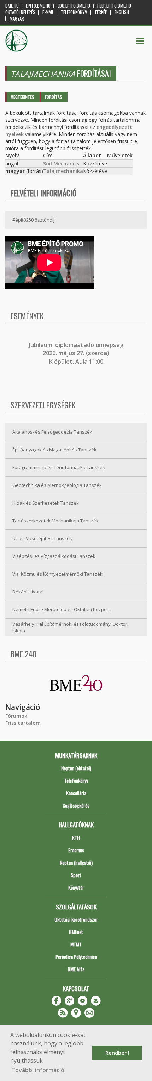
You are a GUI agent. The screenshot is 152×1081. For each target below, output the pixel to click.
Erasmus (76, 850)
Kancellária (76, 793)
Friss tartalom (23, 722)
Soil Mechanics (61, 163)
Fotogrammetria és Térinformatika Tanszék (58, 467)
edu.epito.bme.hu (74, 6)
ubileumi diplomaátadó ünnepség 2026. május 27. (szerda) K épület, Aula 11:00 (76, 353)
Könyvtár (76, 887)
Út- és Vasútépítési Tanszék (42, 538)
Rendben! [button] (117, 1052)
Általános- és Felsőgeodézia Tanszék (52, 432)
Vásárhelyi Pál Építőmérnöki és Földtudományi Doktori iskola (70, 627)
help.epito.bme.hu (114, 6)
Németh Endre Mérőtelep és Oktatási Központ (61, 609)
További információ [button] (37, 1070)
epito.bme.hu (38, 6)
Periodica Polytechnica (76, 956)
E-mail (48, 12)
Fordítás (53, 97)
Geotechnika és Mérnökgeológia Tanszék (57, 485)
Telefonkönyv (74, 12)
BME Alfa (76, 969)
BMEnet (76, 931)
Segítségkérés (76, 805)
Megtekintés (22, 97)
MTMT (76, 944)
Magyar (17, 18)
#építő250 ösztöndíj (33, 220)
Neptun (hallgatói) (76, 862)
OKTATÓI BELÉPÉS (20, 12)
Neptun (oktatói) (76, 768)
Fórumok (16, 715)
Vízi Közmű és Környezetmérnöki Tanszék (57, 574)
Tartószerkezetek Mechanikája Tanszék (55, 520)
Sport (76, 875)
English (122, 12)
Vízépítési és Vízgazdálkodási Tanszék (53, 556)
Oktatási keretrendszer (76, 919)
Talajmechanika (63, 171)
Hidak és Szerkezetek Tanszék (45, 503)
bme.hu (12, 6)
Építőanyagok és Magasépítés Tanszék (54, 449)
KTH (76, 837)
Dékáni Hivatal (27, 591)
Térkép (100, 12)
